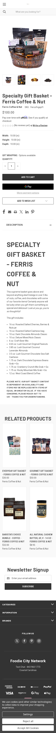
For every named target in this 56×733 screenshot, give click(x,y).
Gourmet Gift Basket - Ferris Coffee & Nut (41, 473)
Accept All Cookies (28, 728)
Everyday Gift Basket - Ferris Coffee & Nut (14, 473)
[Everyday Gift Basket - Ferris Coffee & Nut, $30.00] (14, 445)
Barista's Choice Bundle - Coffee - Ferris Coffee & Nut (13, 538)
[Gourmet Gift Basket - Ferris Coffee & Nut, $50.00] (41, 445)
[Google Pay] (28, 187)
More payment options (28, 193)
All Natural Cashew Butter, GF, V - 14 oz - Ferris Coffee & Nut (41, 538)
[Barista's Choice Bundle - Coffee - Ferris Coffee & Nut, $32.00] (14, 509)
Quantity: (7, 159)
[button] (38, 125)
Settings (28, 714)
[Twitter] (21, 212)
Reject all (28, 721)
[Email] (9, 212)
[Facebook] (3, 212)
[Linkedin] (26, 212)
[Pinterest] (32, 212)
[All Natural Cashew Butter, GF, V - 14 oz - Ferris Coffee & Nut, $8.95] (41, 509)
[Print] (15, 212)
